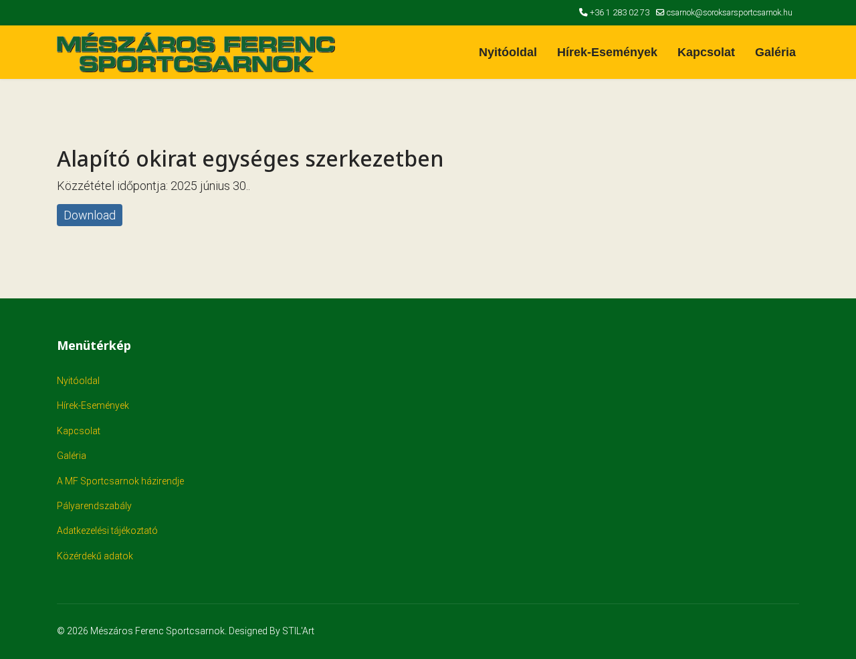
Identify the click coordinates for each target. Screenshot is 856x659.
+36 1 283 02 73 (619, 12)
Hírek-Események (607, 52)
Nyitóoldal (508, 52)
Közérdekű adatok (95, 556)
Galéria (775, 52)
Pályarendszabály (94, 505)
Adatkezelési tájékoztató (107, 530)
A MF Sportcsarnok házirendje (120, 481)
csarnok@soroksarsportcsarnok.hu (729, 12)
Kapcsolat (706, 52)
